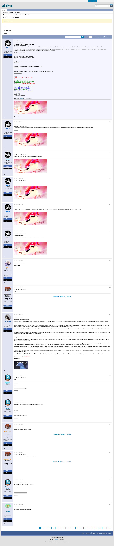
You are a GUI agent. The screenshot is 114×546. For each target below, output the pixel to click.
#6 (110, 230)
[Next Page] (100, 37)
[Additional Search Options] (109, 5)
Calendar (11, 12)
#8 (110, 287)
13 (81, 528)
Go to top (108, 533)
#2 (110, 121)
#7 (110, 260)
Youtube (62, 296)
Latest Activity (7, 30)
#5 (110, 204)
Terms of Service (101, 533)
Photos (5, 33)
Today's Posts (17, 12)
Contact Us (88, 533)
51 (96, 528)
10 (70, 528)
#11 (110, 399)
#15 (110, 504)
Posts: (5, 52)
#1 (110, 40)
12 (77, 528)
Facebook (56, 296)
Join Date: (6, 51)
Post (8, 57)
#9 (110, 314)
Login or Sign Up (92, 1)
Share (8, 166)
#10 (110, 375)
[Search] (111, 5)
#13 (110, 452)
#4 (110, 178)
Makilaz (21, 98)
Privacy (94, 533)
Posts (5, 27)
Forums (4, 10)
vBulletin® (57, 539)
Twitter (69, 296)
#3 (110, 152)
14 (85, 528)
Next (109, 528)
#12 (110, 424)
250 (104, 528)
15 (88, 528)
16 (92, 528)
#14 (110, 479)
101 (100, 528)
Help (83, 533)
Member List (5, 12)
